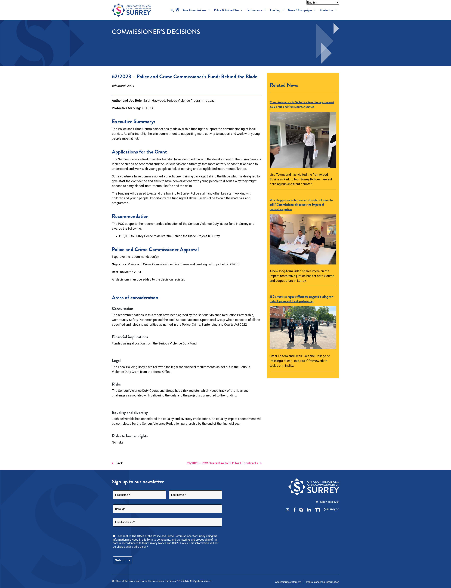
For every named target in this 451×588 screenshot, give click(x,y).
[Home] (177, 10)
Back (119, 463)
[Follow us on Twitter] (288, 509)
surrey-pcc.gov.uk (329, 501)
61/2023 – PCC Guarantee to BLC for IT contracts (222, 463)
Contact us (326, 10)
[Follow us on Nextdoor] (317, 509)
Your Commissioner (194, 10)
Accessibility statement (288, 582)
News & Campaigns (300, 10)
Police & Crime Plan (226, 10)
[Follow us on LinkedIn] (309, 509)
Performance (254, 10)
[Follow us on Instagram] (301, 509)
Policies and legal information (322, 582)
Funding (275, 10)
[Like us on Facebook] (295, 509)
